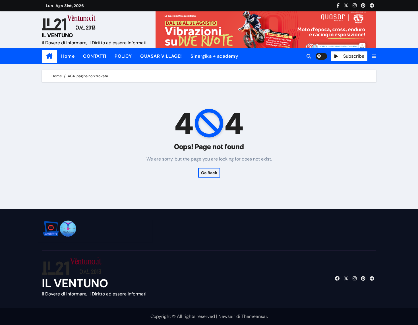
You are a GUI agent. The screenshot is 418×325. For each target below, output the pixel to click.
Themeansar (254, 316)
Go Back (209, 172)
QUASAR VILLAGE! (161, 56)
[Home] (49, 56)
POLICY (123, 56)
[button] (374, 56)
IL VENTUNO (57, 35)
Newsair (226, 316)
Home (68, 56)
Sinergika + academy (214, 56)
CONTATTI (94, 56)
